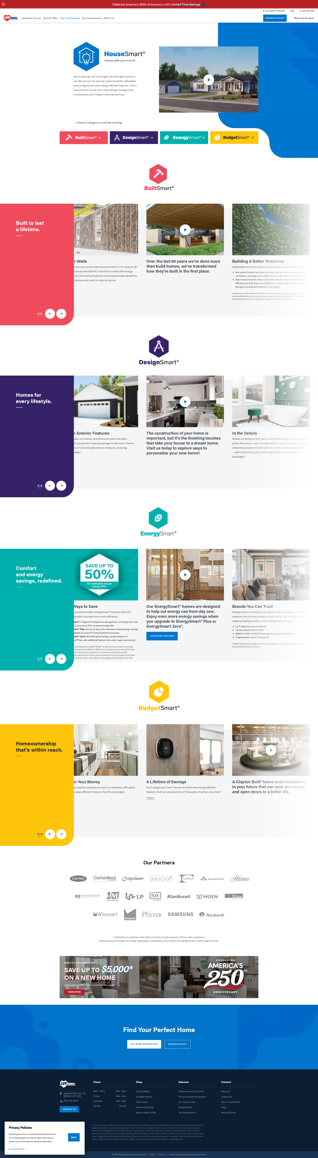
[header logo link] (11, 18)
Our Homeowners (92, 18)
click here (111, 985)
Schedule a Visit (177, 1044)
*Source (150, 798)
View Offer (74, 992)
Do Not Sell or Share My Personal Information (187, 1154)
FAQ (292, 11)
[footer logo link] (68, 1084)
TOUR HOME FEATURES (162, 636)
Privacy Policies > (17, 1149)
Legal (152, 1154)
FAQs (223, 1107)
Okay (74, 1137)
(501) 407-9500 (308, 11)
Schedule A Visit (275, 18)
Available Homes (31, 18)
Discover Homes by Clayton (192, 1096)
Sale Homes (142, 1102)
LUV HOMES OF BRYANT (275, 11)
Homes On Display (145, 1107)
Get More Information (144, 1044)
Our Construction (70, 18)
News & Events (228, 1112)
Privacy (162, 1154)
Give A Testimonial (230, 1102)
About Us (109, 18)
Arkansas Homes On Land (191, 1091)
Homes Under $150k (146, 1112)
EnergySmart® (186, 1107)
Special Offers (50, 18)
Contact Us (69, 1109)
